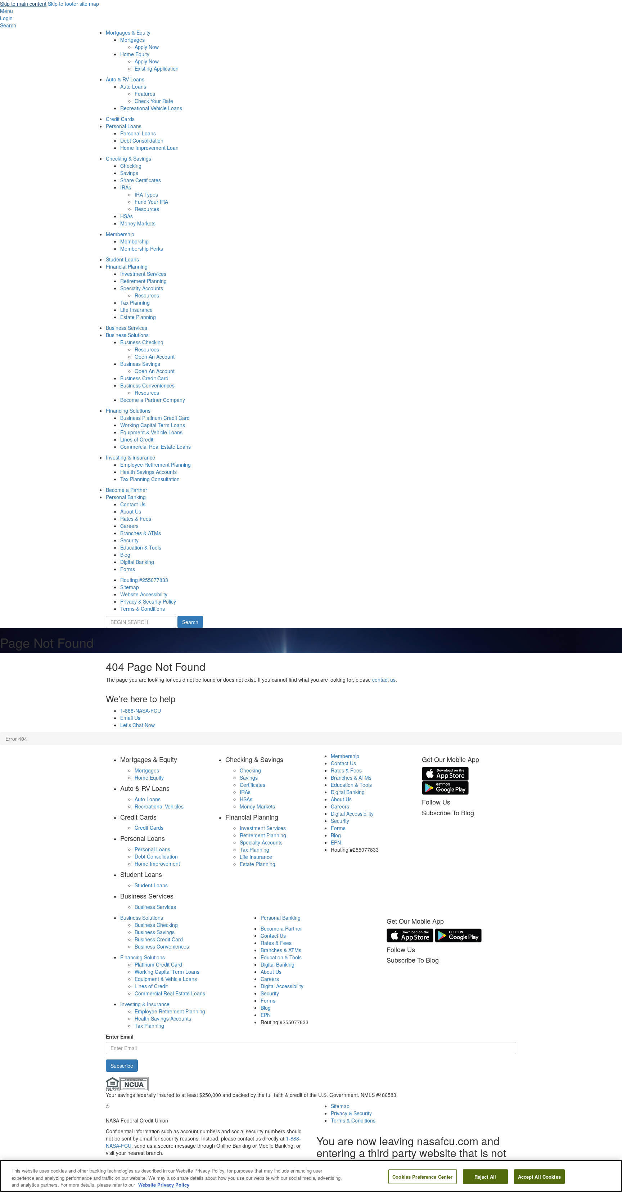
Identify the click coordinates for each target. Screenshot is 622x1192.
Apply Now (147, 46)
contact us (384, 679)
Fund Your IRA (151, 201)
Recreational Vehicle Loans (151, 108)
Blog (125, 554)
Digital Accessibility (352, 813)
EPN (336, 842)
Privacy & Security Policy (148, 601)
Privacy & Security (351, 1113)
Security (129, 540)
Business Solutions (127, 335)
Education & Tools (140, 547)
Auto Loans (133, 86)
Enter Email (120, 1036)
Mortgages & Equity (128, 32)
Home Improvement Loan (149, 147)
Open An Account (155, 356)
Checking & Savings (128, 158)
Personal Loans (123, 126)
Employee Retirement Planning (155, 464)
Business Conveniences (147, 385)
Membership (120, 234)
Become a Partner (126, 489)
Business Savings (140, 363)
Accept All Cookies (539, 1176)
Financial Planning (127, 266)
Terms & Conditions (142, 608)
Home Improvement (157, 863)
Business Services (126, 327)
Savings (129, 172)
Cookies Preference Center (422, 1176)
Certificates (252, 784)
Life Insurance (136, 309)
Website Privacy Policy (163, 1184)
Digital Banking (137, 561)
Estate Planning (138, 317)
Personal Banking (126, 497)
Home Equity (134, 54)
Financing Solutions (128, 410)
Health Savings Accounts (148, 471)
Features (145, 93)
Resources (147, 208)
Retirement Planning (143, 280)
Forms (127, 569)
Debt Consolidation (141, 140)
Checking (130, 165)
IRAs (125, 187)
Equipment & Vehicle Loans (151, 432)
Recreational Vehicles (159, 806)
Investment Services (143, 273)
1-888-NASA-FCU (140, 710)
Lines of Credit (136, 439)
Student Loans (122, 259)
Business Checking (141, 342)
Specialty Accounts (141, 288)
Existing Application (157, 68)
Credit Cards (120, 118)
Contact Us (132, 504)
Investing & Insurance (130, 457)
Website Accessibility (143, 594)
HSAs (126, 216)
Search (190, 622)
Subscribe (122, 1065)
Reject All (485, 1176)
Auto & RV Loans (125, 79)
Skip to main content (23, 3)
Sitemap (129, 587)
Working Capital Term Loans (152, 425)
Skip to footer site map (73, 3)
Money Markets (138, 223)
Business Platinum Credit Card (155, 417)
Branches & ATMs (140, 533)
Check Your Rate (154, 100)
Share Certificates (140, 180)
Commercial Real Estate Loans (155, 446)
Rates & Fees (135, 518)
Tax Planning (135, 302)
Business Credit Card (144, 378)
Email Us (130, 717)
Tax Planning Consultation (150, 479)
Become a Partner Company (152, 399)
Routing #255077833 (144, 579)
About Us (130, 511)
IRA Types (146, 194)
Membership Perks (141, 248)
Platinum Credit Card (158, 964)
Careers (129, 525)
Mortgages (132, 39)
